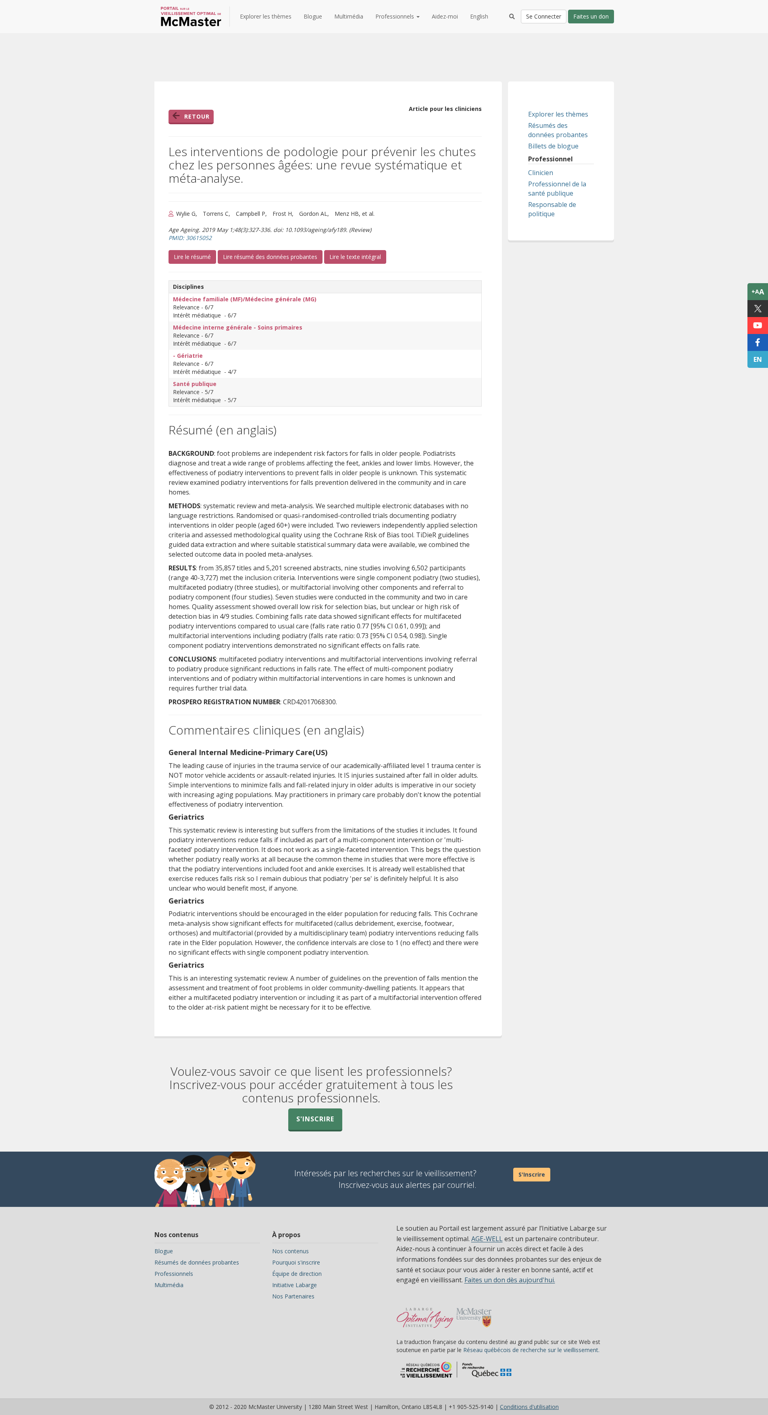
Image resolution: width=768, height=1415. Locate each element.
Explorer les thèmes (265, 16)
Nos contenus (290, 1251)
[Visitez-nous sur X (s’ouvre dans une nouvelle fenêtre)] (757, 308)
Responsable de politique (552, 209)
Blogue (313, 16)
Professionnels (173, 1273)
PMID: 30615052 (190, 238)
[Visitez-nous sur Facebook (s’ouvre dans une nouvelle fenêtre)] (757, 342)
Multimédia (348, 16)
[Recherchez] (512, 16)
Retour (197, 116)
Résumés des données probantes (558, 130)
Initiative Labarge (294, 1285)
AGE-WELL (487, 1238)
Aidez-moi (445, 16)
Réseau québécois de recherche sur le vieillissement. (531, 1350)
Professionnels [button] (395, 16)
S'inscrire (315, 1118)
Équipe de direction (297, 1273)
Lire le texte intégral (357, 257)
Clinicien (540, 172)
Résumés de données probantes (196, 1262)
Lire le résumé (195, 257)
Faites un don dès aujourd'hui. (509, 1279)
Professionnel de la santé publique (557, 188)
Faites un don (591, 16)
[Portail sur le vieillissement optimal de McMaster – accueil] (425, 1314)
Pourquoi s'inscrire (296, 1262)
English (479, 16)
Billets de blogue (553, 146)
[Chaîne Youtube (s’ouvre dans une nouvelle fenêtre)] (757, 325)
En (757, 359)
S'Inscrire (531, 1174)
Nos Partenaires (293, 1296)
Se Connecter (543, 16)
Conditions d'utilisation (529, 1407)
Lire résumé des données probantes (270, 257)
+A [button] (757, 291)
